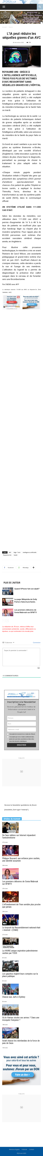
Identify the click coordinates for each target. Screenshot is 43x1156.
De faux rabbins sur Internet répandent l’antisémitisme (19, 836)
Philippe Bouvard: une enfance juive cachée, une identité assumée (21, 859)
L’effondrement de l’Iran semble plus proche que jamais (21, 905)
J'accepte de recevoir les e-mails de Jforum (22, 734)
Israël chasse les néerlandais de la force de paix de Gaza (21, 1041)
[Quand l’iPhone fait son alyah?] (7, 591)
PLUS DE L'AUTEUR (12, 582)
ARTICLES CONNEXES (13, 579)
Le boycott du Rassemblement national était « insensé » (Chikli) (21, 928)
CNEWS (8, 284)
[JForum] (21, 2)
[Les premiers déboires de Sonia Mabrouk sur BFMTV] (7, 612)
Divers (11, 27)
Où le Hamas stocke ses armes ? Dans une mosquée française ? (20, 1018)
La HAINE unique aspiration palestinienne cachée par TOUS (20, 951)
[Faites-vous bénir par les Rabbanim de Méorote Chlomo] (21, 17)
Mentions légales (14, 1149)
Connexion (36, 642)
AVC (10, 552)
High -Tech (17, 552)
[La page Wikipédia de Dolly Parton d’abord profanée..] (7, 602)
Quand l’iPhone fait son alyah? (26, 589)
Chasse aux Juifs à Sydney (13, 997)
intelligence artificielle (29, 552)
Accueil (4, 27)
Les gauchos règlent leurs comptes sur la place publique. (20, 975)
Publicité (24, 1149)
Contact (31, 1149)
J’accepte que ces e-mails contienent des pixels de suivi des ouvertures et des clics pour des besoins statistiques (21, 739)
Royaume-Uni (7, 555)
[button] (21, 745)
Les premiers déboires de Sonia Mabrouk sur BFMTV (20, 882)
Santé (15, 555)
